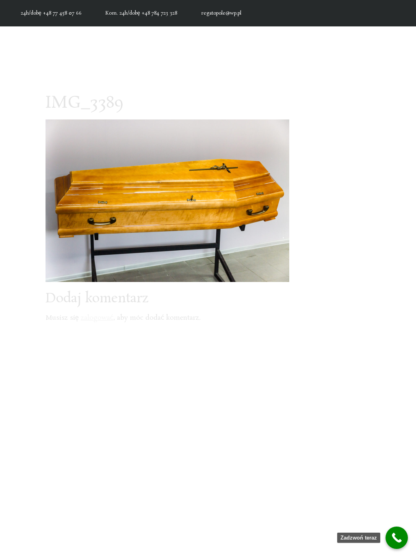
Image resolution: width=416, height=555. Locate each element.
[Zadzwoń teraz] (397, 538)
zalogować (97, 318)
